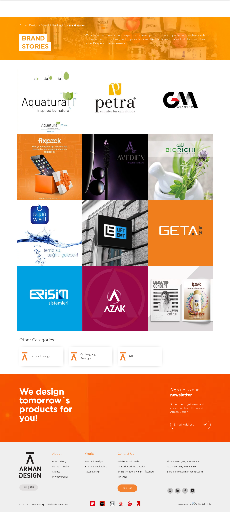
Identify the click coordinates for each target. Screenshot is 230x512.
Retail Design (92, 472)
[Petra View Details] (115, 101)
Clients (56, 472)
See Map (127, 488)
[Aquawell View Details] (49, 233)
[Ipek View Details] (180, 298)
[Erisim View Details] (49, 298)
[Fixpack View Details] (49, 167)
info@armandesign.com (189, 472)
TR (25, 487)
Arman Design (28, 25)
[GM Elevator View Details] (180, 101)
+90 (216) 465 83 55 (187, 461)
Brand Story (59, 461)
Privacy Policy (60, 477)
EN (32, 487)
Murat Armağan (61, 467)
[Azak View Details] (115, 298)
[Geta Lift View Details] (180, 233)
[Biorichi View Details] (180, 167)
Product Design (94, 461)
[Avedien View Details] (115, 167)
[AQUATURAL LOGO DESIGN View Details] (49, 101)
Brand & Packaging (53, 25)
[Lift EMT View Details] (115, 233)
